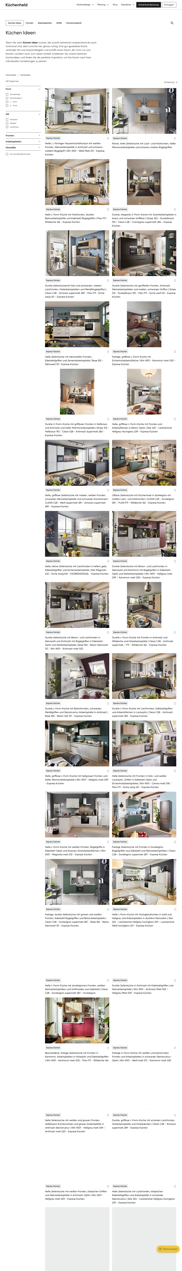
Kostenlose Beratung (149, 4)
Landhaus (14, 127)
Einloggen (169, 4)
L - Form (13, 102)
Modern (13, 123)
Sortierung (169, 82)
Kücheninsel (15, 94)
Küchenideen (26, 75)
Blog (115, 4)
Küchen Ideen (14, 23)
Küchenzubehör (74, 23)
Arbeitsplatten (45, 23)
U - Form (13, 105)
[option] (23, 94)
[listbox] (23, 100)
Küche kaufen (11, 75)
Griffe (59, 23)
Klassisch (14, 119)
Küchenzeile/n (16, 98)
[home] (16, 4)
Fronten (29, 23)
